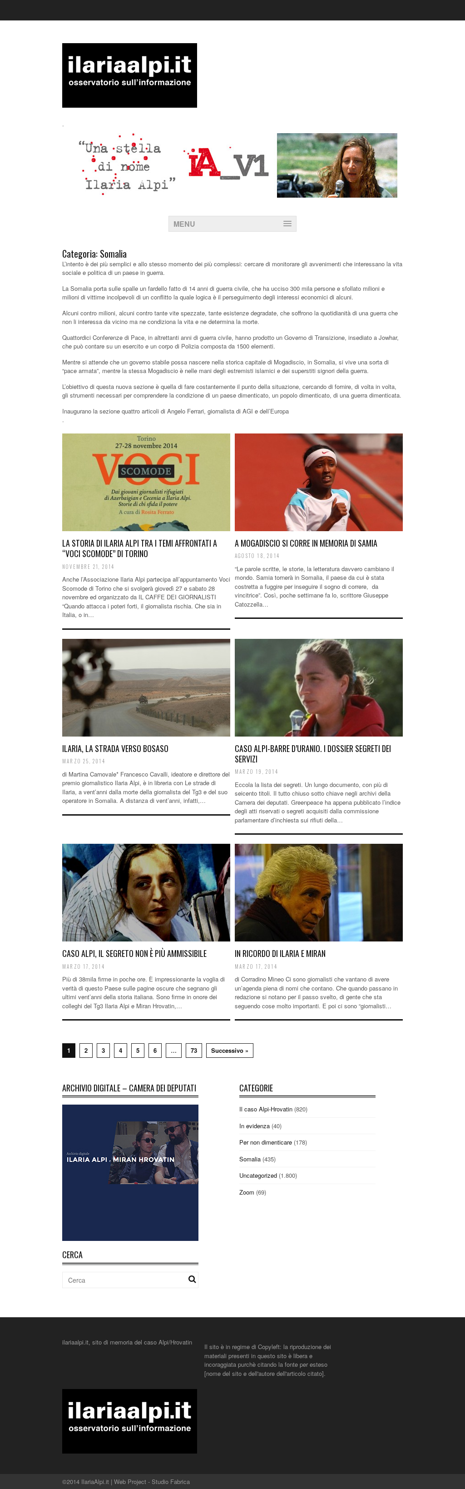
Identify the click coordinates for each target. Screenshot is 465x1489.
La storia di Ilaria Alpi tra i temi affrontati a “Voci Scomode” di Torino (139, 548)
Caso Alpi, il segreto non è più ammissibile (134, 953)
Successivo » (229, 1050)
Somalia (250, 1159)
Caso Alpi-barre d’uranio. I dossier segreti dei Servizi (313, 753)
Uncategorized (258, 1175)
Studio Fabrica (171, 1481)
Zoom (246, 1192)
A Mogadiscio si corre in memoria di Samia (306, 543)
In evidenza (254, 1125)
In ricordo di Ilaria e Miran (280, 953)
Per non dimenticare (265, 1142)
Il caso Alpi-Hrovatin (265, 1109)
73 (194, 1050)
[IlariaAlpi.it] (129, 102)
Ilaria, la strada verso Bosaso (115, 748)
